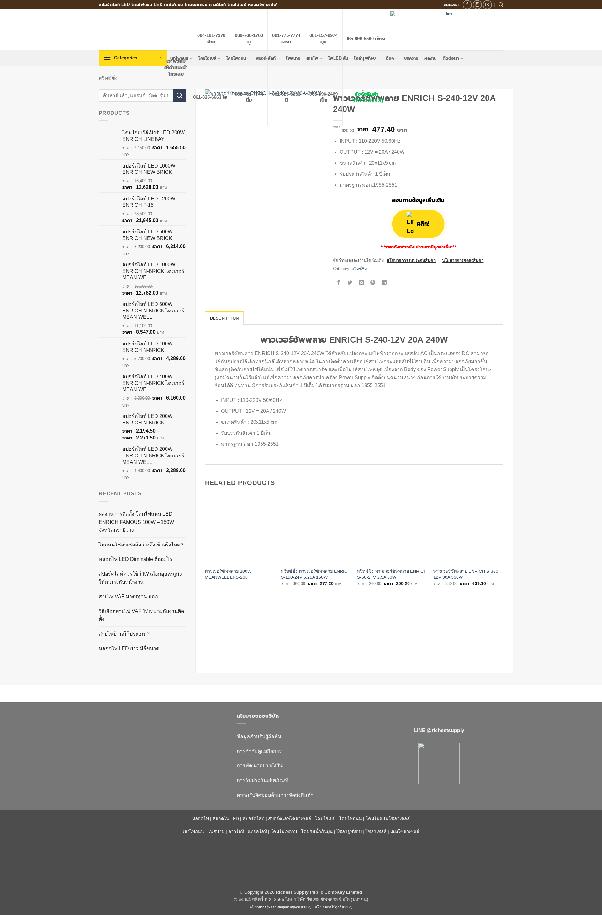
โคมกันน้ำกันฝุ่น (317, 831)
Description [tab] (224, 318)
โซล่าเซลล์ (376, 831)
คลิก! (423, 224)
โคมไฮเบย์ (325, 818)
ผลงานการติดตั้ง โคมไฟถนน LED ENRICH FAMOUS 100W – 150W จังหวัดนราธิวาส (136, 522)
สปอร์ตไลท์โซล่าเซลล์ (289, 818)
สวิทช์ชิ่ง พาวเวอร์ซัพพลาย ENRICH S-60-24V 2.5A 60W (392, 574)
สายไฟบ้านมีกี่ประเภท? (124, 633)
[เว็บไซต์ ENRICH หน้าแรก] (163, 727)
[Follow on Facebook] (467, 4)
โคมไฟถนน (350, 818)
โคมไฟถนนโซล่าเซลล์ (388, 818)
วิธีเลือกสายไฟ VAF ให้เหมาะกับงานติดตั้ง (141, 615)
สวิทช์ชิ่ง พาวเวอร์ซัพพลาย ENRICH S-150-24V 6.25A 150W (316, 574)
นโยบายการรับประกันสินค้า (411, 260)
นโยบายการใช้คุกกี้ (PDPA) (333, 907)
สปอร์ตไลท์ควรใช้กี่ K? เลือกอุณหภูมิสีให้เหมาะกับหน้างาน (140, 578)
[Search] (501, 4)
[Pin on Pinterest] (372, 283)
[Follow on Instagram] (477, 4)
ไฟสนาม (216, 831)
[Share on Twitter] (350, 283)
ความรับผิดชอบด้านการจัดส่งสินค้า (275, 795)
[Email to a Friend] (361, 283)
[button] (133, 58)
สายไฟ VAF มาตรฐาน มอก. (129, 596)
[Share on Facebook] (339, 283)
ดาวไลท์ (236, 831)
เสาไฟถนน (193, 831)
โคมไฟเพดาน (284, 831)
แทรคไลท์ (257, 831)
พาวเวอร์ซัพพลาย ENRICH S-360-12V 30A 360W (466, 574)
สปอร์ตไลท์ (253, 818)
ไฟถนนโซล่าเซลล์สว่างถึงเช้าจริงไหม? (141, 544)
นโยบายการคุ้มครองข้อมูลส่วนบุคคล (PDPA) (280, 907)
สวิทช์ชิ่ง (108, 78)
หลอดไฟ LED (226, 818)
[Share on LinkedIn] (384, 283)
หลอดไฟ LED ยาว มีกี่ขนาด (129, 648)
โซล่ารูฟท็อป (349, 831)
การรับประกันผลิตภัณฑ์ (262, 780)
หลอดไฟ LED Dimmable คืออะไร (135, 559)
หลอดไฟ (200, 818)
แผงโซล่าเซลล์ (404, 831)
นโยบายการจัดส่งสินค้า (462, 260)
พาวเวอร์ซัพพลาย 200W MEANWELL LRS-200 (228, 574)
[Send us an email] (487, 4)
